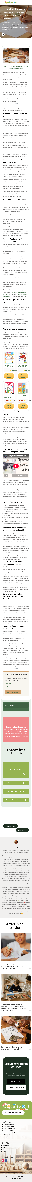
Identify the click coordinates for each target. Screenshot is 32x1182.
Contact (5, 1151)
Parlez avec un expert (16, 1081)
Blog (4, 1147)
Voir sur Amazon (9, 376)
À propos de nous (7, 1145)
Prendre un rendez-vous (16, 1087)
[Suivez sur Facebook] (6, 1160)
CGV (20, 1178)
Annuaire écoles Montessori (15, 800)
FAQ (4, 1149)
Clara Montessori (10, 66)
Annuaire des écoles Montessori (11, 1132)
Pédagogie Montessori (9, 1124)
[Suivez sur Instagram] (3, 1160)
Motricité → (9, 683)
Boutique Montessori (15, 791)
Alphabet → (9, 686)
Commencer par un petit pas (13, 1112)
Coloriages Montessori (9, 1134)
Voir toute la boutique (13, 692)
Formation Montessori (15, 783)
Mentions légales (14, 1178)
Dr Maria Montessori (9, 1126)
